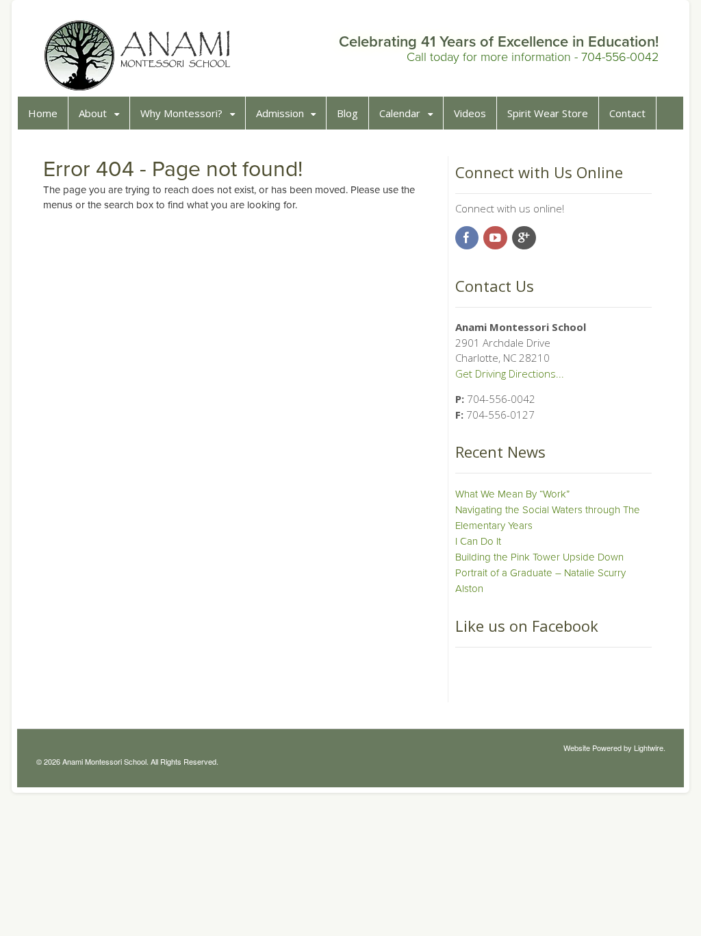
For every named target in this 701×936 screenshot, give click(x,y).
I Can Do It (478, 541)
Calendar (399, 113)
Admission (280, 113)
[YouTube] (496, 238)
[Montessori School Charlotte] (138, 85)
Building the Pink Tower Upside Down (539, 557)
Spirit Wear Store (547, 113)
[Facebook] (468, 238)
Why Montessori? (181, 113)
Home (43, 113)
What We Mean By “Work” (512, 494)
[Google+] (525, 238)
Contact (627, 113)
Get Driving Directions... (509, 373)
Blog (347, 113)
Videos (470, 113)
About (93, 113)
